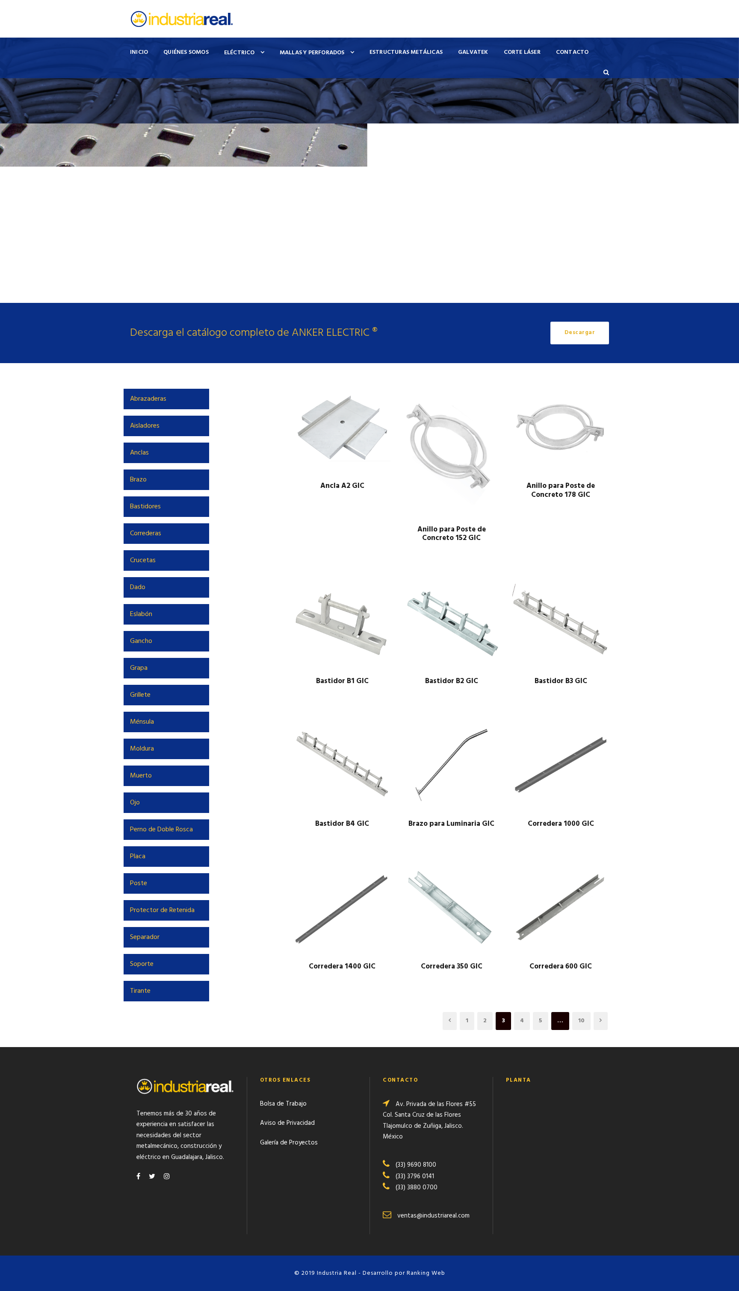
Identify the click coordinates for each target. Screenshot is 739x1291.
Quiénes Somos (186, 52)
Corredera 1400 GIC (342, 966)
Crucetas (143, 560)
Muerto (141, 775)
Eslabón (141, 614)
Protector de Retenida (162, 910)
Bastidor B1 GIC (342, 681)
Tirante (140, 991)
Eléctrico (239, 53)
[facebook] (138, 1176)
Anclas (139, 452)
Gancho (141, 641)
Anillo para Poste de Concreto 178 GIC (560, 490)
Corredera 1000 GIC (561, 824)
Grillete (140, 695)
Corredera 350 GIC (451, 966)
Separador (145, 937)
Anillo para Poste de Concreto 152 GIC (451, 534)
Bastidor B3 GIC (561, 681)
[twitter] (152, 1176)
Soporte (142, 964)
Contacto (572, 52)
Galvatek (473, 52)
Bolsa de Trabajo (283, 1104)
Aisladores (145, 425)
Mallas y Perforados (312, 53)
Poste (138, 883)
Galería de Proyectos (289, 1143)
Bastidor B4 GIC (342, 824)
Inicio (139, 52)
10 (581, 1021)
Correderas (145, 533)
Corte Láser (522, 52)
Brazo (138, 479)
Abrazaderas (148, 399)
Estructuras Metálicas (406, 52)
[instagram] (167, 1176)
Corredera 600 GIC (560, 966)
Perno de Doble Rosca (161, 829)
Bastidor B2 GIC (451, 681)
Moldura (142, 748)
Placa (137, 856)
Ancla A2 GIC (342, 486)
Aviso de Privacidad (287, 1123)
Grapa (139, 668)
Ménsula (142, 722)
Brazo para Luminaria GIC (451, 824)
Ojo (135, 802)
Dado (137, 587)
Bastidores (145, 506)
